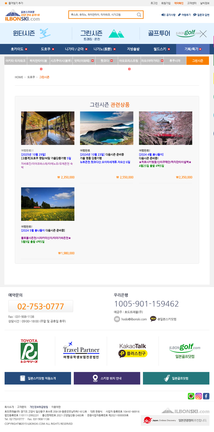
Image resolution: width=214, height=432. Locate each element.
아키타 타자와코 (15, 60)
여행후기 (186, 14)
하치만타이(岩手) (38, 62)
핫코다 (106, 60)
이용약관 (56, 406)
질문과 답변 (203, 14)
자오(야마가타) (151, 60)
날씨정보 (204, 3)
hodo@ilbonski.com (134, 319)
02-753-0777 (40, 306)
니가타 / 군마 (75, 49)
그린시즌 (197, 60)
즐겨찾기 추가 (16, 3)
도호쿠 (46, 49)
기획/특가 (192, 49)
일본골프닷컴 (180, 378)
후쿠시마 (174, 60)
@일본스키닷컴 (167, 319)
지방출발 (133, 49)
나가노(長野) (103, 49)
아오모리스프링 (129, 60)
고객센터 (191, 3)
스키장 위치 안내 (111, 378)
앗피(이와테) (83, 60)
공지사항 (171, 14)
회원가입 (166, 3)
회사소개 (9, 406)
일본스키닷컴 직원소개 (42, 378)
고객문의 (21, 406)
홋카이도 (18, 49)
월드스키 (161, 49)
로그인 (154, 3)
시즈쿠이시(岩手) (61, 60)
